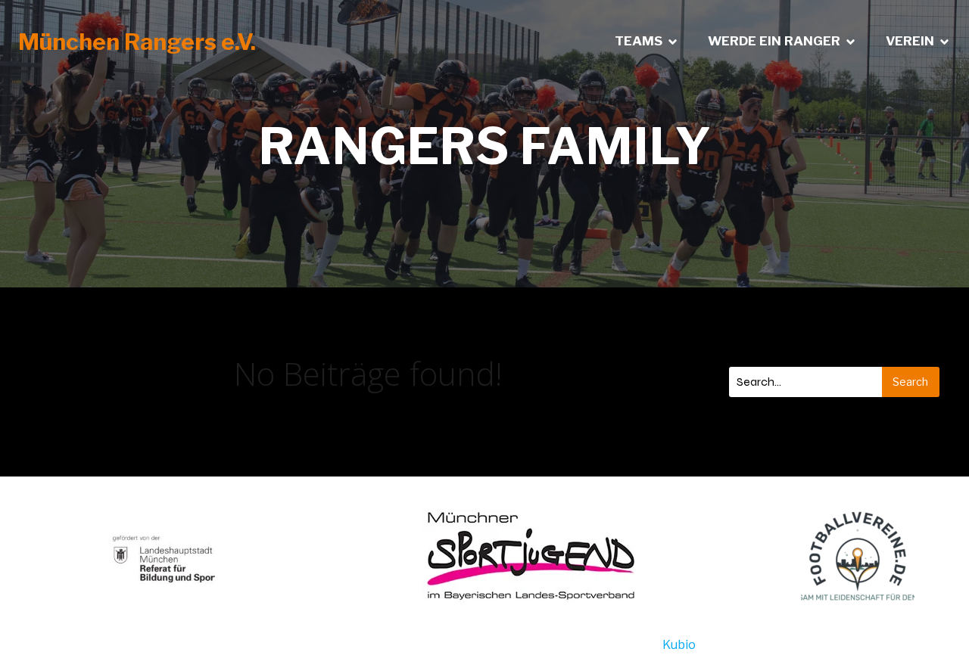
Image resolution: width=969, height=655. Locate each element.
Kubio (679, 645)
